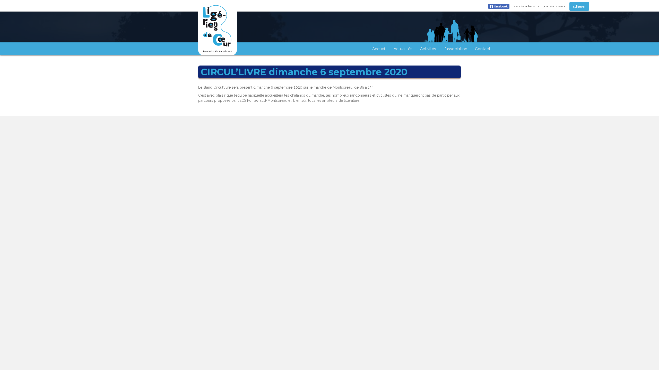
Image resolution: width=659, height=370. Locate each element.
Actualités (403, 49)
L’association (455, 49)
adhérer (579, 6)
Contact (482, 49)
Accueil (379, 49)
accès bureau (555, 6)
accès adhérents (528, 7)
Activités (428, 49)
